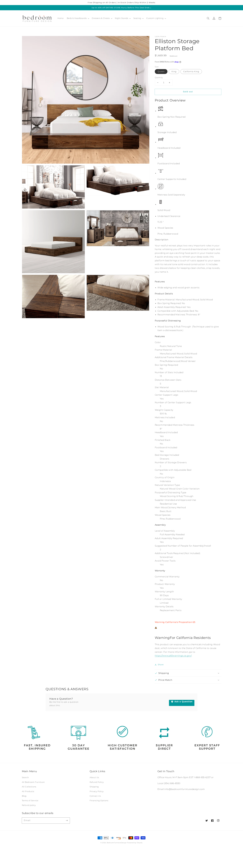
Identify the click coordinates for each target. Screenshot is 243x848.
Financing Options (99, 800)
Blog (24, 796)
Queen (161, 71)
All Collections (29, 787)
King (173, 71)
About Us (94, 777)
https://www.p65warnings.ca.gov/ (173, 655)
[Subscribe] (67, 820)
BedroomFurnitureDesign (117, 843)
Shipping (94, 787)
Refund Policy (97, 782)
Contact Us (95, 796)
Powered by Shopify (135, 843)
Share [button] (161, 664)
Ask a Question (183, 701)
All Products (28, 791)
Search (25, 777)
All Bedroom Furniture (33, 782)
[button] (208, 18)
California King (191, 71)
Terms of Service (30, 800)
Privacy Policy (97, 791)
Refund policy (29, 805)
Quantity (159, 77)
